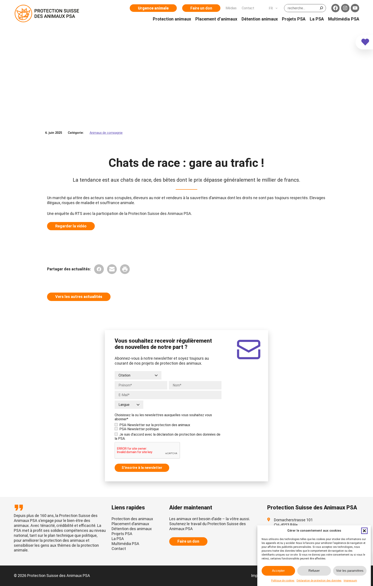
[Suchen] (321, 8)
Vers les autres (78, 296)
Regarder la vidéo (71, 226)
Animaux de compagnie (106, 133)
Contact (119, 548)
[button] (364, 531)
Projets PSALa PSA (122, 536)
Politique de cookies (282, 580)
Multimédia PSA (125, 543)
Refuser (314, 571)
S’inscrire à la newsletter (142, 468)
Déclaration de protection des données (319, 580)
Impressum (350, 580)
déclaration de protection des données (186, 434)
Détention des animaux (132, 528)
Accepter (278, 571)
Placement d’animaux (130, 523)
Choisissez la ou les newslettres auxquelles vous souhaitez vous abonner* (163, 417)
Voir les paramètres (350, 571)
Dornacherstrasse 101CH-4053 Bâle (293, 522)
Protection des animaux (132, 519)
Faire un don (201, 8)
